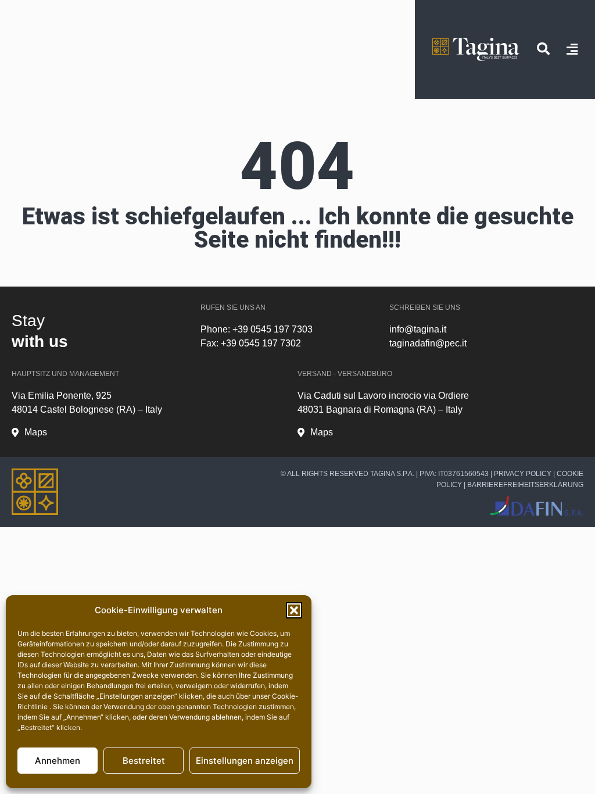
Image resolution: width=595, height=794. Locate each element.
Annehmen (57, 760)
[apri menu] (572, 49)
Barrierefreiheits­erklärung (525, 485)
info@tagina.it (417, 329)
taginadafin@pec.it (428, 343)
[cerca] (543, 48)
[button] (294, 610)
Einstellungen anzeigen (244, 760)
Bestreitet (144, 760)
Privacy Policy (522, 474)
